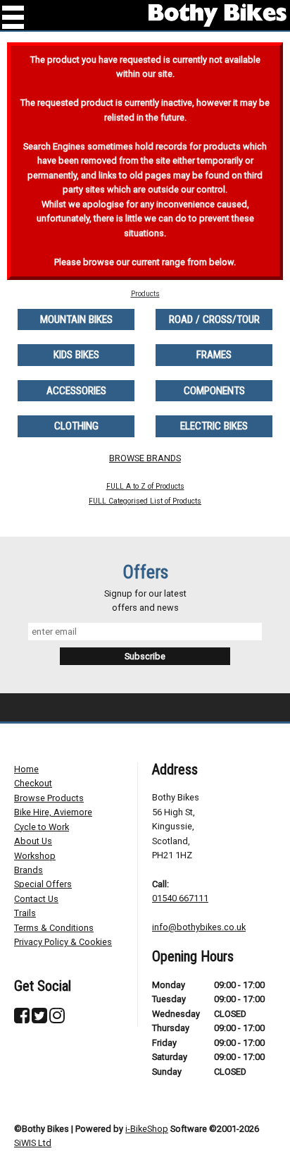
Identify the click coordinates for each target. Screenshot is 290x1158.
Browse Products (49, 798)
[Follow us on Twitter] (39, 1018)
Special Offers (43, 884)
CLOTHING (76, 426)
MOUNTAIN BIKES (76, 319)
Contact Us (36, 899)
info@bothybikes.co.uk (199, 927)
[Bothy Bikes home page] (217, 15)
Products (145, 293)
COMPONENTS (214, 390)
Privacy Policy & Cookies (63, 942)
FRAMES (214, 354)
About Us (33, 841)
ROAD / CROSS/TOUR (214, 319)
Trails (25, 913)
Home (26, 769)
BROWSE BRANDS (145, 458)
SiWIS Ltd (32, 1143)
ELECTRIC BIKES (214, 426)
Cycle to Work (41, 827)
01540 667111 (180, 898)
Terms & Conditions (54, 927)
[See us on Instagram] (57, 1018)
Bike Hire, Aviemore (53, 812)
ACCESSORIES (76, 390)
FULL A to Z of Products (145, 486)
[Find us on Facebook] (22, 1018)
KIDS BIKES (76, 354)
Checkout (33, 783)
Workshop (35, 856)
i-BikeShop (146, 1128)
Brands (28, 870)
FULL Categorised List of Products (145, 501)
